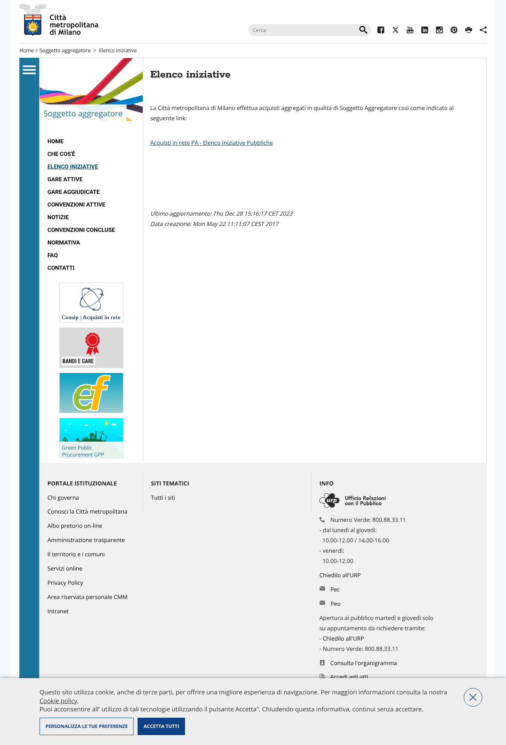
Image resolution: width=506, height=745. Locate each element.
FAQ (52, 255)
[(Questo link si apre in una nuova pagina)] (381, 31)
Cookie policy (58, 700)
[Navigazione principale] (29, 70)
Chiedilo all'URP (340, 575)
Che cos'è (61, 154)
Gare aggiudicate (73, 192)
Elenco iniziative (72, 166)
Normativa (63, 242)
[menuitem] (91, 141)
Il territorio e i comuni (76, 554)
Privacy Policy (65, 583)
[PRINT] (468, 31)
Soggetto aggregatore (65, 50)
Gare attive (65, 179)
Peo (335, 604)
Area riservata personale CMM (87, 597)
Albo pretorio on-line (74, 526)
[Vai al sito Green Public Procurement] (91, 456)
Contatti (60, 268)
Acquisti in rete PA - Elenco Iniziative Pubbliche (211, 143)
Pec (335, 589)
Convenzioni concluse (81, 230)
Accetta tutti (161, 726)
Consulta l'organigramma (363, 663)
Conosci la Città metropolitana (87, 512)
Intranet (58, 611)
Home (26, 50)
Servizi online (64, 568)
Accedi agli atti (349, 677)
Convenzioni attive (76, 204)
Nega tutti (473, 697)
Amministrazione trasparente (86, 540)
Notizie (58, 217)
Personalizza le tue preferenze (86, 726)
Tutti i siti (163, 498)
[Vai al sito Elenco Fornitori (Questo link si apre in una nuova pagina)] (91, 411)
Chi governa (63, 498)
